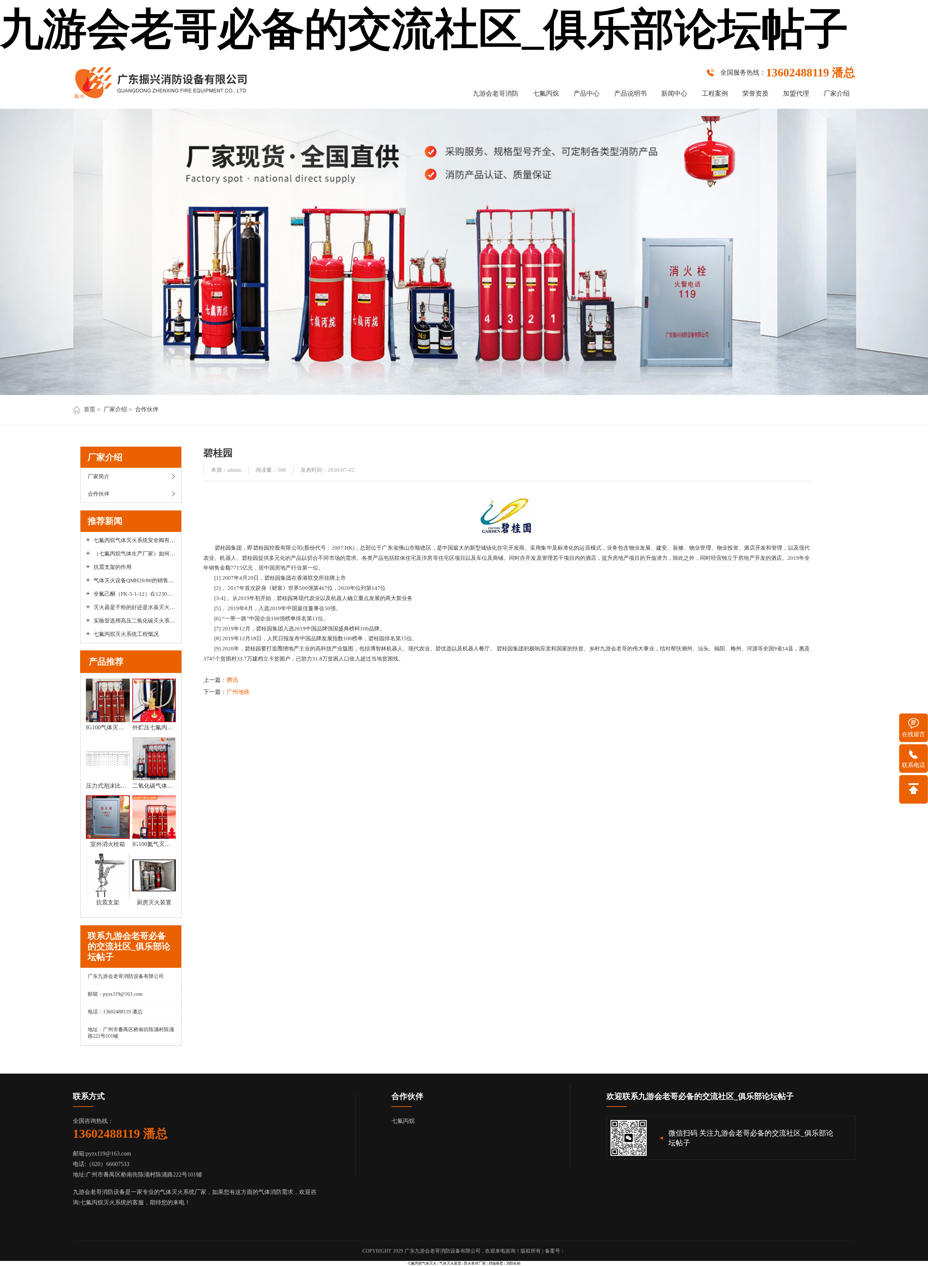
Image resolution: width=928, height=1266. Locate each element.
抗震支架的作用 (113, 567)
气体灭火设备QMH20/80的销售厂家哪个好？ (135, 580)
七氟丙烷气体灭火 (421, 1263)
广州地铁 (238, 692)
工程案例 (715, 93)
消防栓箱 (513, 1263)
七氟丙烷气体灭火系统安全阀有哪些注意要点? (135, 540)
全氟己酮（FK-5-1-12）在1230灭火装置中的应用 (135, 594)
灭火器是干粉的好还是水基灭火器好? (135, 607)
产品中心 (586, 93)
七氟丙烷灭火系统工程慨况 (126, 634)
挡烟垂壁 (496, 1263)
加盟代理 (796, 93)
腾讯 (232, 680)
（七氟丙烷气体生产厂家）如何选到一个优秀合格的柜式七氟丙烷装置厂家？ (135, 554)
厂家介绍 (837, 93)
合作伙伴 (146, 409)
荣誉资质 (755, 93)
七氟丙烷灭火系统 (103, 1202)
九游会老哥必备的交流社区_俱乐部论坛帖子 (424, 29)
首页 (89, 409)
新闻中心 (674, 93)
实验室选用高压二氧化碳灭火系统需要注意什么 (135, 621)
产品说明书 (630, 93)
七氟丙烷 (546, 93)
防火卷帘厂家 (475, 1263)
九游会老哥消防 (495, 93)
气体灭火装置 (450, 1263)
